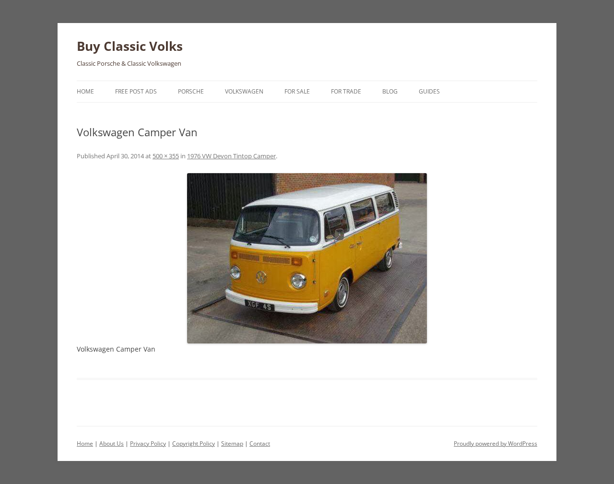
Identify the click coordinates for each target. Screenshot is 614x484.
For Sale (297, 91)
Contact (259, 443)
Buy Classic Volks (130, 46)
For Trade (346, 91)
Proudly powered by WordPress (495, 443)
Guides (429, 91)
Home (85, 91)
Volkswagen (244, 91)
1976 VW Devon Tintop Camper (231, 156)
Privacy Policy (148, 443)
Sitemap (232, 443)
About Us (111, 443)
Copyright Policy (193, 443)
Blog (390, 91)
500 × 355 (166, 156)
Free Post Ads (136, 91)
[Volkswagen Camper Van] (307, 258)
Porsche (191, 91)
